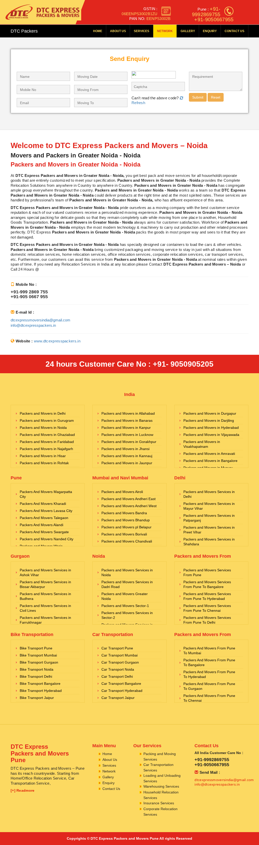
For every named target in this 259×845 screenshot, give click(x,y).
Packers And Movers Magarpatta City (46, 494)
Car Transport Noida (117, 669)
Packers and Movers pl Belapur (126, 527)
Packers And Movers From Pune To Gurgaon (209, 686)
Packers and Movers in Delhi (43, 413)
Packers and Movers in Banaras (127, 420)
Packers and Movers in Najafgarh (46, 449)
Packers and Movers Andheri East (128, 499)
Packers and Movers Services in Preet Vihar (209, 529)
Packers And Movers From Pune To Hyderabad (209, 674)
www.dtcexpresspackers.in (57, 341)
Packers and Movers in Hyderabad (211, 428)
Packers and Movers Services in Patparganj (209, 517)
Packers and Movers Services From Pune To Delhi (207, 620)
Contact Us (234, 31)
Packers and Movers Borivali (124, 534)
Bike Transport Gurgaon (39, 662)
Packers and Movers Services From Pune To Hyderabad (207, 596)
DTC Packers (24, 31)
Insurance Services (158, 803)
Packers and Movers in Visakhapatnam (201, 444)
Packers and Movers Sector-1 (125, 606)
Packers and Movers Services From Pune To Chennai (207, 608)
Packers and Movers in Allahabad (128, 413)
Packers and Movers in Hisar (43, 456)
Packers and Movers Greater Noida (124, 596)
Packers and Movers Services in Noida (127, 572)
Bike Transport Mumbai (38, 655)
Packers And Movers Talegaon (44, 518)
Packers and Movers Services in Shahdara (209, 541)
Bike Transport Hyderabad (41, 691)
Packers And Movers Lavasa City (46, 511)
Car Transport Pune (117, 648)
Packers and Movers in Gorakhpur (128, 442)
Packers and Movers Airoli (122, 492)
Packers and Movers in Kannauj (126, 456)
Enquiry (210, 31)
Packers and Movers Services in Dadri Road (127, 584)
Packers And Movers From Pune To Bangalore (209, 662)
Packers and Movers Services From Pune (207, 572)
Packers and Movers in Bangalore (210, 461)
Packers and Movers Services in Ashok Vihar (45, 572)
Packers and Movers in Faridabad (47, 442)
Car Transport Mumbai (119, 655)
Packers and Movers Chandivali (126, 541)
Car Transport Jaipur (118, 698)
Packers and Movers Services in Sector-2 (127, 615)
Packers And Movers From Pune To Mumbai (209, 650)
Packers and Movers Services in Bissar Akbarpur (45, 584)
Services (141, 31)
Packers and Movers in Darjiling (208, 420)
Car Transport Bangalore (121, 684)
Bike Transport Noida (36, 669)
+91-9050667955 (213, 19)
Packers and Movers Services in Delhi (209, 494)
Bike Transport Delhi (36, 676)
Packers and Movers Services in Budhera (45, 596)
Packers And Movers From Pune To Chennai (209, 698)
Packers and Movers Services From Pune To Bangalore (207, 584)
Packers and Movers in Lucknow (127, 435)
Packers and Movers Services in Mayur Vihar (209, 506)
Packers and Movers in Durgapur (209, 413)
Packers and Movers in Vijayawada (211, 435)
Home (97, 31)
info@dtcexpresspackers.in (33, 325)
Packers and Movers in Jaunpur (126, 463)
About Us (118, 31)
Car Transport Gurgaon (120, 662)
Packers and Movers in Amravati (209, 454)
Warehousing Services (161, 786)
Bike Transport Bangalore (40, 684)
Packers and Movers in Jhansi (125, 449)
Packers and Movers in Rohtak (44, 463)
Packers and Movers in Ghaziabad (47, 435)
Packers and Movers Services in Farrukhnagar (45, 620)
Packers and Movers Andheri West (129, 506)
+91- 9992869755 (206, 11)
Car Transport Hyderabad (121, 691)
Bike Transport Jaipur (37, 698)
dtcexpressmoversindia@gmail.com (40, 320)
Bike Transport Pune (36, 648)
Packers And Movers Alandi (41, 525)
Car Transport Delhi (117, 676)
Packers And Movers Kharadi (43, 504)
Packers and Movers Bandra (124, 513)
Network (165, 31)
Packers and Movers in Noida (43, 428)
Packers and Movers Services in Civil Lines (45, 608)
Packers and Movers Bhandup (125, 520)
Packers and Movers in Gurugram (47, 420)
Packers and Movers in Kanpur (126, 428)
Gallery (188, 31)
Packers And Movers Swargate (44, 532)
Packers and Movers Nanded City (46, 539)
